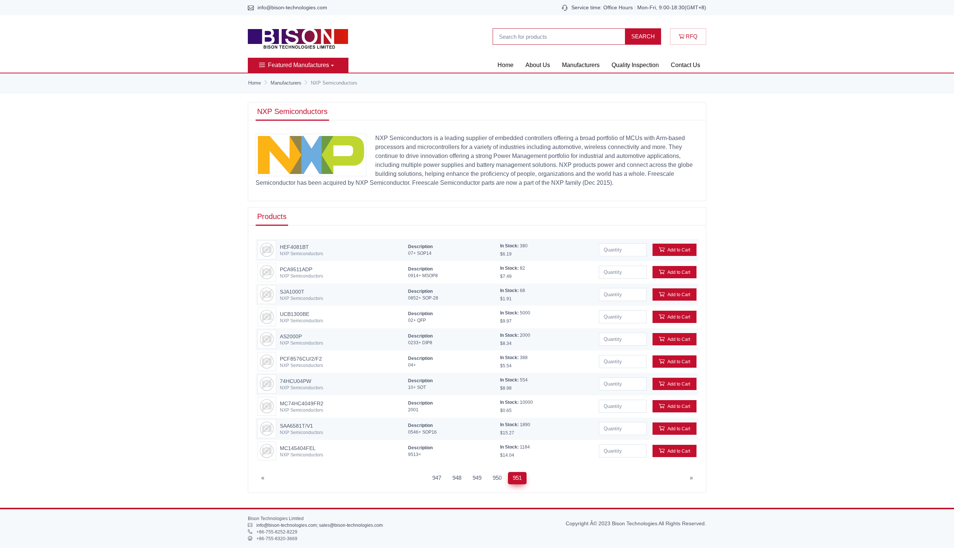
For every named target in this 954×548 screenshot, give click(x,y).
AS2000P (291, 336)
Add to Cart (678, 250)
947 (436, 478)
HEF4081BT (294, 247)
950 (497, 478)
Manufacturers (581, 65)
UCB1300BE (294, 314)
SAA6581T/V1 (296, 426)
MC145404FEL (298, 448)
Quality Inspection (635, 65)
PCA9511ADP (296, 269)
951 (517, 478)
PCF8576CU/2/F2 (301, 359)
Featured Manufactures (298, 65)
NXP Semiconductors (301, 253)
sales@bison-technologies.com (351, 525)
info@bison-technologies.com (292, 7)
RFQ (691, 36)
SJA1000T (292, 292)
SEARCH (643, 36)
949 (477, 478)
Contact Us (685, 65)
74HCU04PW (295, 381)
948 (456, 478)
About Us (537, 65)
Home (505, 65)
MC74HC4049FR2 (301, 403)
